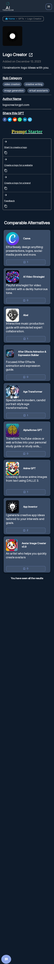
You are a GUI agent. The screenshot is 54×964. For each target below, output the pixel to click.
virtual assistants (38, 90)
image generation (14, 90)
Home (12, 19)
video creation (12, 84)
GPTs (21, 19)
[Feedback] (6, 959)
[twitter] (10, 119)
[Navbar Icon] (49, 7)
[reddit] (15, 119)
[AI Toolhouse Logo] (7, 6)
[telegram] (30, 119)
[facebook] (5, 119)
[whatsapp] (20, 119)
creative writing (33, 84)
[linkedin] (25, 119)
